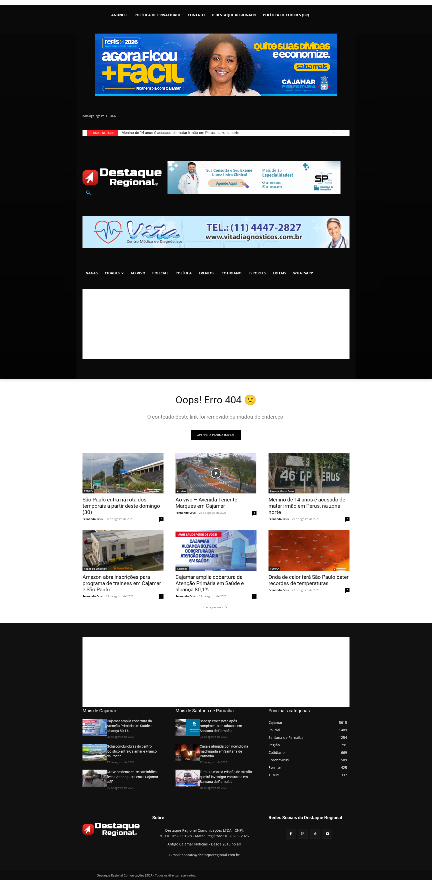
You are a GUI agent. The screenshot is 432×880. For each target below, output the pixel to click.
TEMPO (88, 491)
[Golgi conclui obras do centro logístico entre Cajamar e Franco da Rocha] (94, 752)
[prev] (334, 133)
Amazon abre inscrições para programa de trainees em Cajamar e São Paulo (121, 583)
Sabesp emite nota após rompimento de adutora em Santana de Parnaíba (221, 726)
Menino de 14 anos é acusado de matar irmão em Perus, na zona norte (306, 506)
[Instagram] (303, 834)
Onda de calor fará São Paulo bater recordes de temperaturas (308, 580)
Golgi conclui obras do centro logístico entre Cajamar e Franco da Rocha (132, 751)
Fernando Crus (92, 519)
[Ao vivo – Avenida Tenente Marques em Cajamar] (216, 473)
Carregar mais (214, 607)
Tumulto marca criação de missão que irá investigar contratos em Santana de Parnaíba (226, 777)
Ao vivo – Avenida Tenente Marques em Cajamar (206, 503)
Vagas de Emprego (95, 568)
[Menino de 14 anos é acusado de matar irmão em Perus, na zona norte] (309, 473)
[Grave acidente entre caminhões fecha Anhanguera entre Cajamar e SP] (94, 778)
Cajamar (182, 568)
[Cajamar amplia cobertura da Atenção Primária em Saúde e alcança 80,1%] (216, 550)
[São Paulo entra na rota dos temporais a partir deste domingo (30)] (123, 473)
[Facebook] (291, 834)
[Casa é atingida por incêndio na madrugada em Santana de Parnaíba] (188, 752)
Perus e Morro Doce (282, 491)
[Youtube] (327, 834)
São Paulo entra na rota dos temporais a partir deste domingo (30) (177, 132)
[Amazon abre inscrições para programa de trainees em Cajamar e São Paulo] (123, 550)
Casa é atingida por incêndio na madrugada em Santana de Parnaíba (224, 751)
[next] (342, 133)
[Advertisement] (216, 324)
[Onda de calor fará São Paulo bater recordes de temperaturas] (309, 550)
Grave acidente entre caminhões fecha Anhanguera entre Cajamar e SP (132, 777)
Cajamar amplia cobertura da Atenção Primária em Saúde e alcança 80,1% (210, 583)
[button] (88, 193)
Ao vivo (181, 491)
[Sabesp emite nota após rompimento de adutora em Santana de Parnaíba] (188, 727)
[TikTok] (315, 834)
